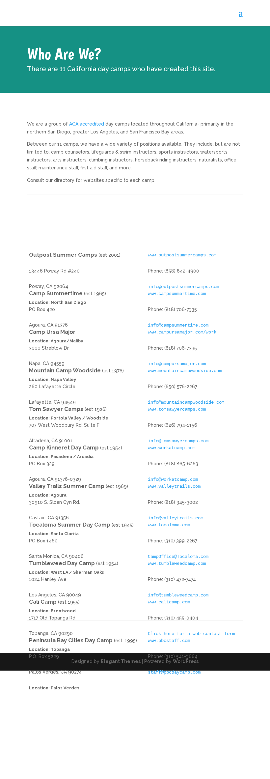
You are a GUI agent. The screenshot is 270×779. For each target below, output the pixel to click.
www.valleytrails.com (174, 486)
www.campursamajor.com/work (182, 332)
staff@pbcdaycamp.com (174, 672)
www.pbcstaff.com (169, 640)
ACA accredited (86, 124)
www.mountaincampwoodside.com (185, 370)
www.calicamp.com (169, 602)
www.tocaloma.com (169, 525)
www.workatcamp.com (171, 447)
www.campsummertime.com (177, 293)
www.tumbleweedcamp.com (177, 563)
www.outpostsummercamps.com (182, 255)
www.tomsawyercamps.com (177, 409)
